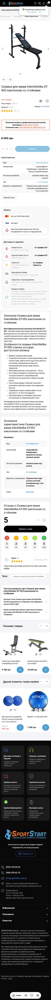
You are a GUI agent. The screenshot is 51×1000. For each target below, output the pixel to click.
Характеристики (31, 16)
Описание (17, 16)
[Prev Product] (3, 79)
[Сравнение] (37, 995)
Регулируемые (42, 163)
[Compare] (40, 101)
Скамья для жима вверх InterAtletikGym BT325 (11, 662)
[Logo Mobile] (16, 3)
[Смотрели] (25, 995)
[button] (2, 48)
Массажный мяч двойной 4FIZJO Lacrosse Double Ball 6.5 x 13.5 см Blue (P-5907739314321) (12, 719)
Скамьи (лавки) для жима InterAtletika (28, 576)
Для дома (30, 492)
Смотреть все (8, 198)
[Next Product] (10, 79)
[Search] (35, 3)
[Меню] (4, 3)
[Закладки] (31, 995)
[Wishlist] (47, 101)
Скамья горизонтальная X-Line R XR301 (37, 662)
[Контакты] (39, 3)
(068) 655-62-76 (39, 127)
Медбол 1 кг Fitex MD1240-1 (37, 717)
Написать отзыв (25, 529)
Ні (40, 12)
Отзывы (45, 16)
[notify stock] (20, 670)
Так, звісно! (32, 12)
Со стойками (43, 182)
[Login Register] (44, 3)
